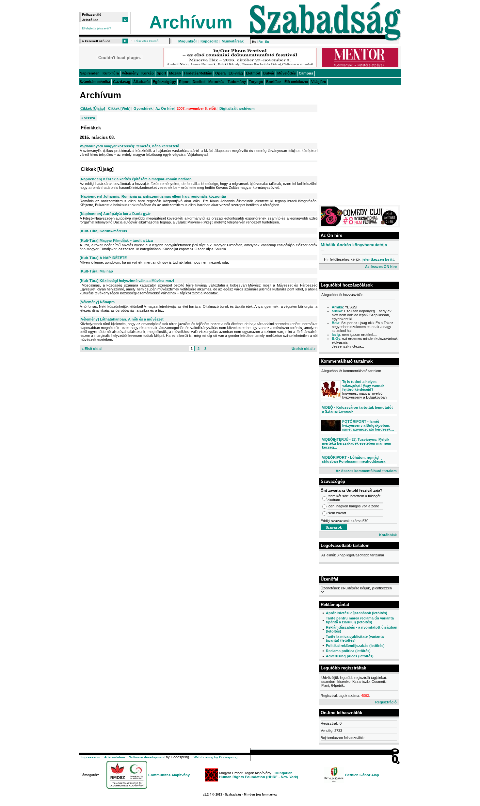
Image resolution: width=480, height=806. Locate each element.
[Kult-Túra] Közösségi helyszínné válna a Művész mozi (127, 281)
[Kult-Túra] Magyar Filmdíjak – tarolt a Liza (116, 240)
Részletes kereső (146, 41)
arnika (337, 311)
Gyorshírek (143, 108)
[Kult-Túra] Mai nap (96, 271)
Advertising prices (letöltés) (350, 656)
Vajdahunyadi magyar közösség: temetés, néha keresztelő (129, 146)
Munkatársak (233, 41)
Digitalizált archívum (237, 108)
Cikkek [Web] (119, 108)
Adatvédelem (114, 757)
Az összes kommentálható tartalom (366, 471)
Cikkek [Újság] (92, 108)
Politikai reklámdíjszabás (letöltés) (355, 646)
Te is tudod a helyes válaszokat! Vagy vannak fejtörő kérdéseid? (363, 385)
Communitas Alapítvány (169, 775)
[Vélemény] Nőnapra (97, 302)
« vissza (88, 118)
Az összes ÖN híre (381, 267)
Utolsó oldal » (303, 349)
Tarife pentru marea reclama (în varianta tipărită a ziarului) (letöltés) (360, 620)
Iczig (336, 335)
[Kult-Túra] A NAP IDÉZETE (103, 258)
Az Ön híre (164, 108)
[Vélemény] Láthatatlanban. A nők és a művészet (122, 319)
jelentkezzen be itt (378, 259)
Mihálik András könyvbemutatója (354, 244)
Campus (306, 73)
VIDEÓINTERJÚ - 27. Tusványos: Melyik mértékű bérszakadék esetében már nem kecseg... (356, 443)
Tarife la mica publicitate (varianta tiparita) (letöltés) (355, 638)
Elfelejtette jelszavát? (96, 28)
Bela (335, 323)
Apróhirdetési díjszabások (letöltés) (356, 613)
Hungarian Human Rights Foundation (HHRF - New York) (258, 775)
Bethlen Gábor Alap (362, 775)
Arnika (337, 307)
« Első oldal (92, 349)
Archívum (190, 22)
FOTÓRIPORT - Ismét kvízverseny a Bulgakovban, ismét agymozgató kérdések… (368, 425)
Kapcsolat (209, 41)
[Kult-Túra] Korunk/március (103, 231)
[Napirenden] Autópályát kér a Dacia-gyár (115, 214)
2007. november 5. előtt (196, 108)
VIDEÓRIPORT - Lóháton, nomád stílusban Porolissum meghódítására (353, 459)
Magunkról (187, 41)
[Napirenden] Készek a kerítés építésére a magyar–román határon (136, 179)
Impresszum (90, 757)
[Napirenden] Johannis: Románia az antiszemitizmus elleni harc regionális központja (153, 196)
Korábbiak (388, 535)
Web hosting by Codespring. (216, 757)
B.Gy (336, 338)
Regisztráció (386, 702)
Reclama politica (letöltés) (348, 651)
